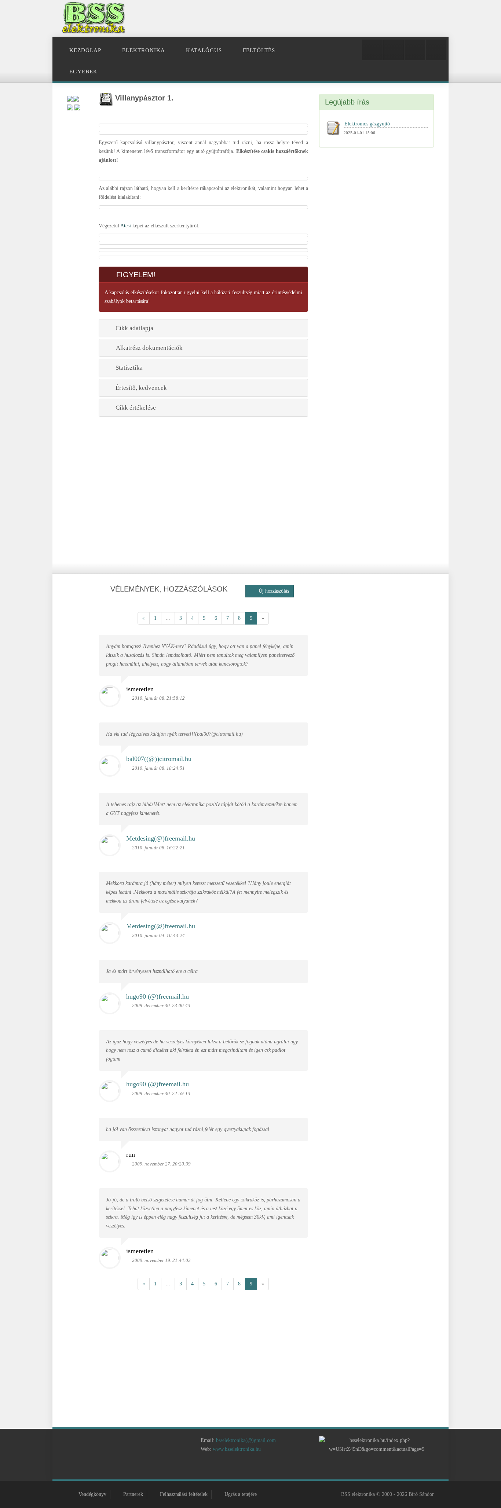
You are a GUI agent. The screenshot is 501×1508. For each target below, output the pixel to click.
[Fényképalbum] (393, 50)
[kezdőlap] (198, 1468)
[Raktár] (415, 50)
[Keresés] (436, 50)
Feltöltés (259, 50)
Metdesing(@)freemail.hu (160, 838)
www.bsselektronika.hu (237, 1449)
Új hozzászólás (271, 591)
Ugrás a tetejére (240, 1494)
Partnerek (133, 1494)
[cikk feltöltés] (261, 1468)
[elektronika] (219, 1468)
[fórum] (282, 1468)
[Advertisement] (308, 18)
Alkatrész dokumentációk (148, 347)
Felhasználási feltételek (184, 1494)
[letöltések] (303, 1468)
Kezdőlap (85, 50)
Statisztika (128, 367)
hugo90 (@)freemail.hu (157, 996)
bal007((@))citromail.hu (158, 759)
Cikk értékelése (134, 407)
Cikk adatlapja (133, 328)
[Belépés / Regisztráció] (372, 50)
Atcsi (125, 225)
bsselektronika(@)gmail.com (246, 1440)
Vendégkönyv (92, 1494)
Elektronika (143, 50)
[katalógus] (240, 1468)
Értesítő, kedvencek (140, 387)
